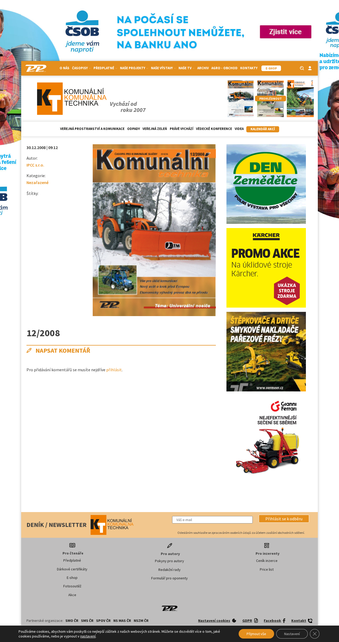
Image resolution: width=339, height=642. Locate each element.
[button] (284, 519)
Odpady (133, 128)
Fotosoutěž (72, 586)
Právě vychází (181, 128)
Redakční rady (169, 569)
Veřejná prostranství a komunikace (92, 128)
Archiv (203, 68)
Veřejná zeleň (154, 128)
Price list (267, 569)
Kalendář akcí (263, 129)
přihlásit (114, 369)
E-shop (72, 577)
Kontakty (248, 68)
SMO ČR (71, 620)
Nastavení (292, 633)
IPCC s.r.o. (35, 165)
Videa (239, 128)
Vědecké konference (214, 128)
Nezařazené (37, 182)
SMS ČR (87, 620)
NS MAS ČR (122, 620)
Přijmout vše (256, 633)
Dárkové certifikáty (72, 569)
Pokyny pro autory (169, 560)
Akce (72, 594)
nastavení (88, 636)
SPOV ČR (103, 620)
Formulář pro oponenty (169, 578)
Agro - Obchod (224, 68)
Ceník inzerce (267, 560)
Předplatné (72, 560)
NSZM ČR (141, 620)
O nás (64, 68)
